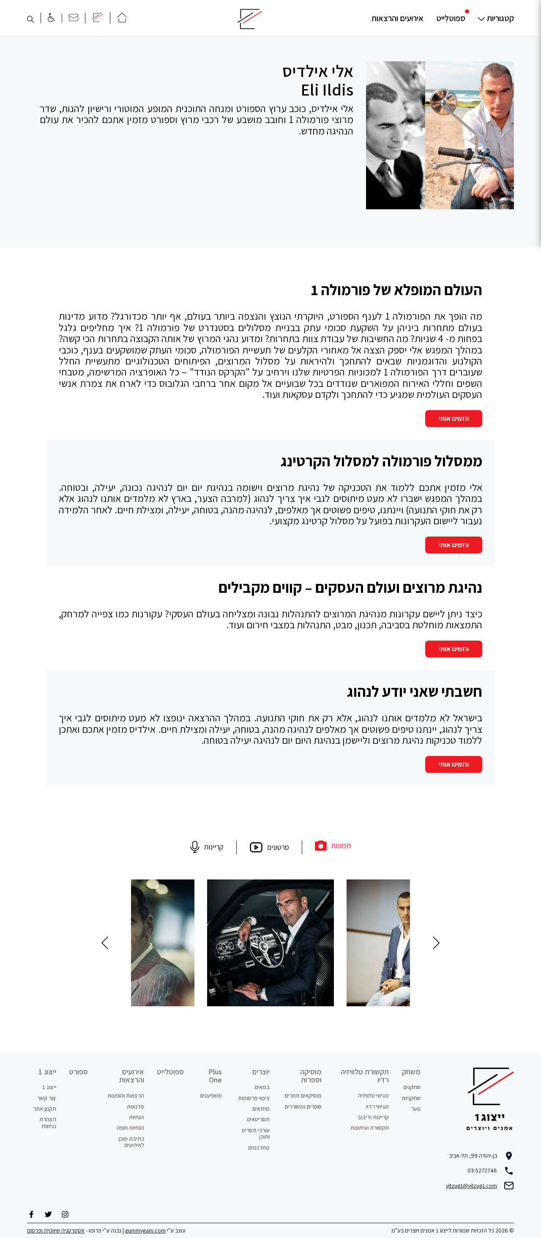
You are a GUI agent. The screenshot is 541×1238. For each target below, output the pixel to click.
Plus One (215, 1076)
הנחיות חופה (130, 1127)
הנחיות (136, 1117)
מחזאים (261, 1108)
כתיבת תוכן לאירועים (131, 1142)
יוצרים (261, 1072)
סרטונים (278, 847)
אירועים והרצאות (398, 18)
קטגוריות (500, 18)
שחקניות (411, 1098)
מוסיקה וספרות (311, 1076)
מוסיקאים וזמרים (303, 1095)
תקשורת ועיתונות (369, 1127)
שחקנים (412, 1087)
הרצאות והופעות (125, 1095)
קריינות (214, 847)
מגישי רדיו (377, 1106)
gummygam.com (145, 1230)
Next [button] (104, 943)
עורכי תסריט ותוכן (256, 1133)
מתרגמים (259, 1147)
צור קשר (46, 1098)
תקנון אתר (44, 1108)
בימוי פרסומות (254, 1098)
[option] (440, 135)
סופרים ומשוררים (303, 1106)
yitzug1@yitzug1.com (471, 1185)
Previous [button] (436, 943)
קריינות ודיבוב (373, 1117)
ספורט (78, 1072)
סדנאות (135, 1106)
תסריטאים (258, 1119)
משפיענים (211, 1095)
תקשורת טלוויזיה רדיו (365, 1076)
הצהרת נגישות (47, 1122)
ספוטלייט (450, 18)
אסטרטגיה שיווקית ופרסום (56, 1230)
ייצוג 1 (47, 1072)
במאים (262, 1087)
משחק (411, 1072)
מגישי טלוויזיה (373, 1095)
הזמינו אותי (454, 418)
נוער (416, 1108)
